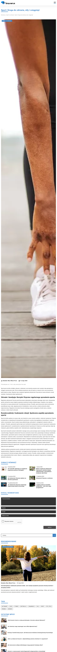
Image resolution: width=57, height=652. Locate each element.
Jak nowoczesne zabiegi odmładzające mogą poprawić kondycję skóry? (25, 645)
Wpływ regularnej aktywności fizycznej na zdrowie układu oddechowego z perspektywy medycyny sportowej (44, 471)
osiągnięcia (31, 606)
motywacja (23, 606)
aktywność (4, 606)
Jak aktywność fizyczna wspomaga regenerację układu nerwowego (17, 485)
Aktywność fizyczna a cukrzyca (44, 478)
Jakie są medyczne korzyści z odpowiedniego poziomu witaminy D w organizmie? (28, 638)
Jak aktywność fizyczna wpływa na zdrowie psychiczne (17, 478)
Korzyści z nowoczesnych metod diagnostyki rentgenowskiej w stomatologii (26, 651)
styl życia (48, 606)
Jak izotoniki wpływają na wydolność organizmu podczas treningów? (17, 469)
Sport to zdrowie (7, 20)
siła (38, 606)
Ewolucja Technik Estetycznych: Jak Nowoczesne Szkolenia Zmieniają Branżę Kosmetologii (30, 632)
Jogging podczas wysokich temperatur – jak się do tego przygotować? (43, 486)
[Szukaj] (54, 535)
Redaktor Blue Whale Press (10, 380)
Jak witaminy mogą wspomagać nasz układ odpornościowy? (22, 626)
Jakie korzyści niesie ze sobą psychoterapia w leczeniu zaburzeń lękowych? (26, 620)
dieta (11, 606)
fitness (16, 606)
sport (42, 606)
